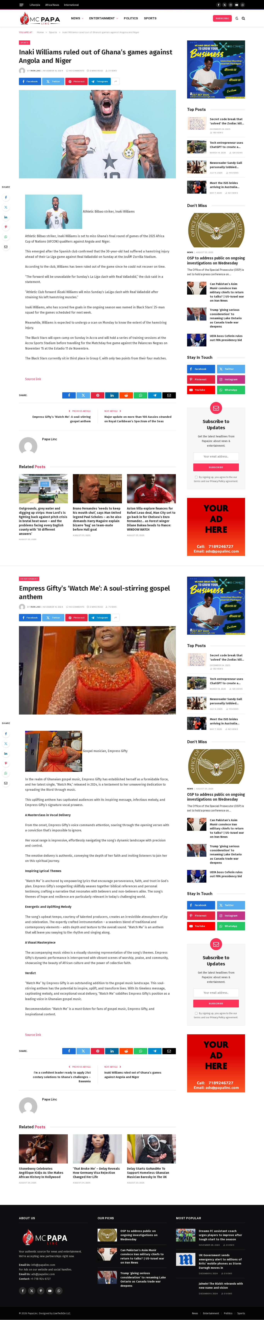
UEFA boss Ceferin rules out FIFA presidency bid (226, 338)
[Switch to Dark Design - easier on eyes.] (237, 18)
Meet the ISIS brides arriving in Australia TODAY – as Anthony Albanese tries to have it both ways (227, 185)
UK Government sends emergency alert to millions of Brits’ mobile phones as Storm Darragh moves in (220, 1261)
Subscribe (222, 18)
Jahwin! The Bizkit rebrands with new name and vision (221, 1285)
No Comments (76, 70)
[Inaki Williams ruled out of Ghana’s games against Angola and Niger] (97, 134)
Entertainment (102, 18)
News (75, 18)
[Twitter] (6, 207)
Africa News (52, 4)
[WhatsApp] (6, 237)
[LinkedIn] (6, 217)
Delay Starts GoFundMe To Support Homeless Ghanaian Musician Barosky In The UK (148, 1173)
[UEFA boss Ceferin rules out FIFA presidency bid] (196, 340)
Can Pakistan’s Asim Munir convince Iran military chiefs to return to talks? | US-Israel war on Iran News (227, 292)
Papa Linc (36, 70)
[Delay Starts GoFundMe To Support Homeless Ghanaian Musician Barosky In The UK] (151, 1149)
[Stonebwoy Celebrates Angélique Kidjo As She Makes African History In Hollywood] (43, 1149)
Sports (150, 18)
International (71, 4)
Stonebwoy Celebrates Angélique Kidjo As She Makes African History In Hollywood (41, 1173)
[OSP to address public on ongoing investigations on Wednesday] (216, 230)
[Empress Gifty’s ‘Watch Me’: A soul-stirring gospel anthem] (97, 670)
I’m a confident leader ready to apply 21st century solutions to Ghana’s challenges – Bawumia (62, 1077)
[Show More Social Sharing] (115, 81)
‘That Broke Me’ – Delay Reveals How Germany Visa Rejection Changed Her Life (96, 1173)
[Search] (243, 18)
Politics (131, 18)
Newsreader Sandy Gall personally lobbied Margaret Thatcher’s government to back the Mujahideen (226, 165)
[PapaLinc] (40, 18)
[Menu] (21, 5)
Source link (33, 379)
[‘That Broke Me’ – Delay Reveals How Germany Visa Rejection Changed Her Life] (97, 1149)
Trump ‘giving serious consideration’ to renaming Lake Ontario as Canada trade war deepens (226, 318)
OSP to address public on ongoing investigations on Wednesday (216, 260)
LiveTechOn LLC (61, 1313)
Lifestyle (35, 4)
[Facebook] (6, 197)
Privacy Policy (217, 481)
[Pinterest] (6, 227)
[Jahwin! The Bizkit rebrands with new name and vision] (185, 1287)
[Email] (6, 246)
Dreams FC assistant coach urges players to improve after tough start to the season (220, 1235)
